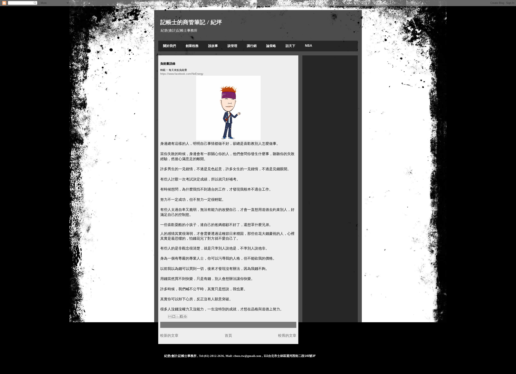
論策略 (271, 46)
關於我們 (169, 46)
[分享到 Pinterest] (185, 316)
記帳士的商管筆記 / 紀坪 (191, 22)
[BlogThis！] (174, 316)
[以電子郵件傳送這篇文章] (170, 316)
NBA (308, 45)
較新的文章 (169, 336)
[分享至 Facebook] (181, 316)
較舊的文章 (287, 336)
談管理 (232, 46)
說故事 (213, 46)
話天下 (290, 46)
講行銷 (252, 46)
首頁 (228, 336)
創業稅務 (192, 46)
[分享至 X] (178, 316)
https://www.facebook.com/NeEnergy (181, 73)
